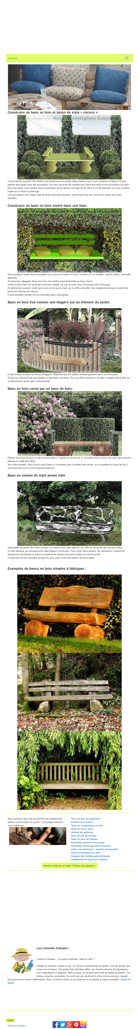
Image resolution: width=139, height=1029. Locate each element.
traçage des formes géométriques (90, 856)
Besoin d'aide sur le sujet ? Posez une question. (69, 865)
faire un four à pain (82, 828)
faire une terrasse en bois (86, 852)
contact (10, 1020)
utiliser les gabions (82, 832)
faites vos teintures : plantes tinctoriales (94, 849)
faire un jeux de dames (84, 839)
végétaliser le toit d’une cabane (89, 859)
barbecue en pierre (82, 822)
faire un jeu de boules (83, 835)
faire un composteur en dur (87, 825)
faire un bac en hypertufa (85, 818)
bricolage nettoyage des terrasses (91, 845)
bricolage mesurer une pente (87, 842)
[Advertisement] (34, 24)
